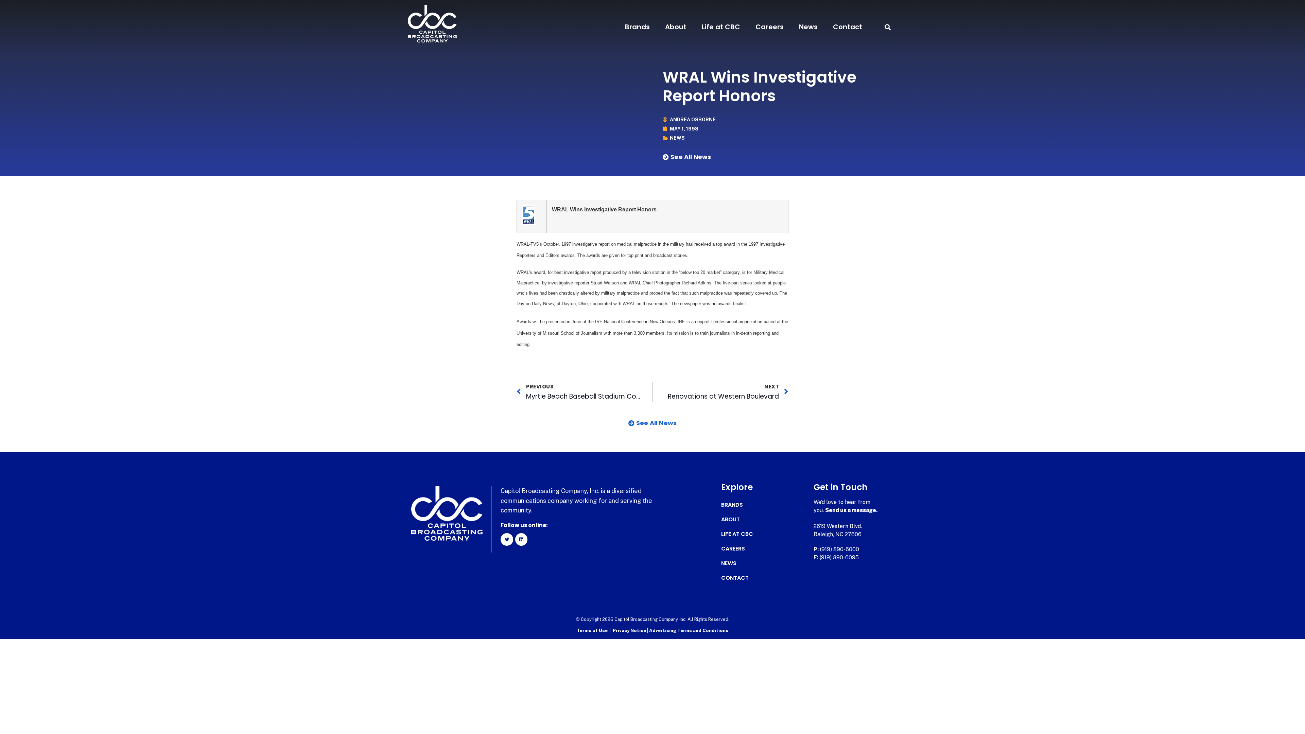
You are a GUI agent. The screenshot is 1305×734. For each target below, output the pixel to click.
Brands (637, 27)
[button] (887, 27)
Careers (769, 27)
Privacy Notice (630, 630)
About (675, 27)
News (808, 27)
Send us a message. (851, 510)
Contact (847, 27)
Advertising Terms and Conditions (688, 630)
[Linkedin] (521, 539)
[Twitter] (507, 539)
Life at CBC (721, 27)
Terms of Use (592, 630)
